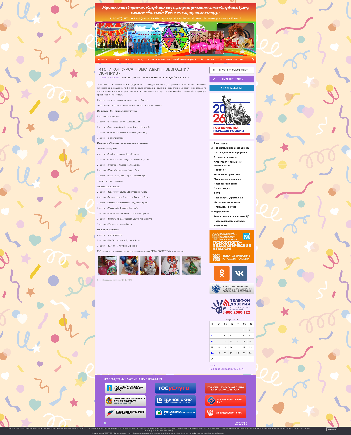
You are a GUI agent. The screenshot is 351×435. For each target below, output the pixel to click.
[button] (252, 59)
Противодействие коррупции (230, 152)
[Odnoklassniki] (222, 273)
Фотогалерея (207, 59)
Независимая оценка (225, 183)
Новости (129, 59)
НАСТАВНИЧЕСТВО (225, 207)
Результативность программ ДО (232, 216)
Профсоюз (220, 169)
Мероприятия (221, 211)
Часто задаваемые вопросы (229, 221)
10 (212, 341)
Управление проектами (227, 174)
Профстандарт (222, 188)
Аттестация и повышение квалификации (228, 163)
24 (212, 353)
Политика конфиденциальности (227, 368)
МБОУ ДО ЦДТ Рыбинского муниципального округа (133, 379)
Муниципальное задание (227, 179)
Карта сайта (220, 225)
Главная (102, 59)
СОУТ (217, 193)
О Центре (116, 59)
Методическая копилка (227, 202)
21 (237, 347)
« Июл (213, 365)
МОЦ (140, 59)
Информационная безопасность (231, 147)
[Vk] (239, 273)
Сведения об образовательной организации (170, 59)
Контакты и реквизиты (230, 59)
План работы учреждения (228, 197)
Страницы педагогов (225, 157)
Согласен (332, 429)
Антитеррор (220, 143)
